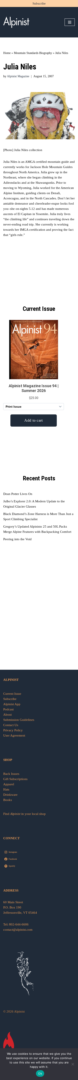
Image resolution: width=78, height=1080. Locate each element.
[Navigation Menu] (70, 22)
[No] (72, 1064)
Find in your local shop (24, 814)
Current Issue (12, 693)
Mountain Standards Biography (33, 53)
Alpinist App (12, 704)
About (7, 714)
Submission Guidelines (18, 720)
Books (7, 800)
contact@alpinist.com (17, 929)
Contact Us (10, 725)
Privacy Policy (13, 730)
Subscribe (39, 3)
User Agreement (14, 735)
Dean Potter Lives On (17, 494)
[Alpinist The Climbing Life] (16, 22)
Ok (40, 1073)
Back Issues (11, 774)
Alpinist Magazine (18, 76)
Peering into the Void (17, 539)
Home (7, 53)
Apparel (8, 784)
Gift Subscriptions (15, 779)
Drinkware (10, 794)
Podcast (8, 709)
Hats (6, 789)
